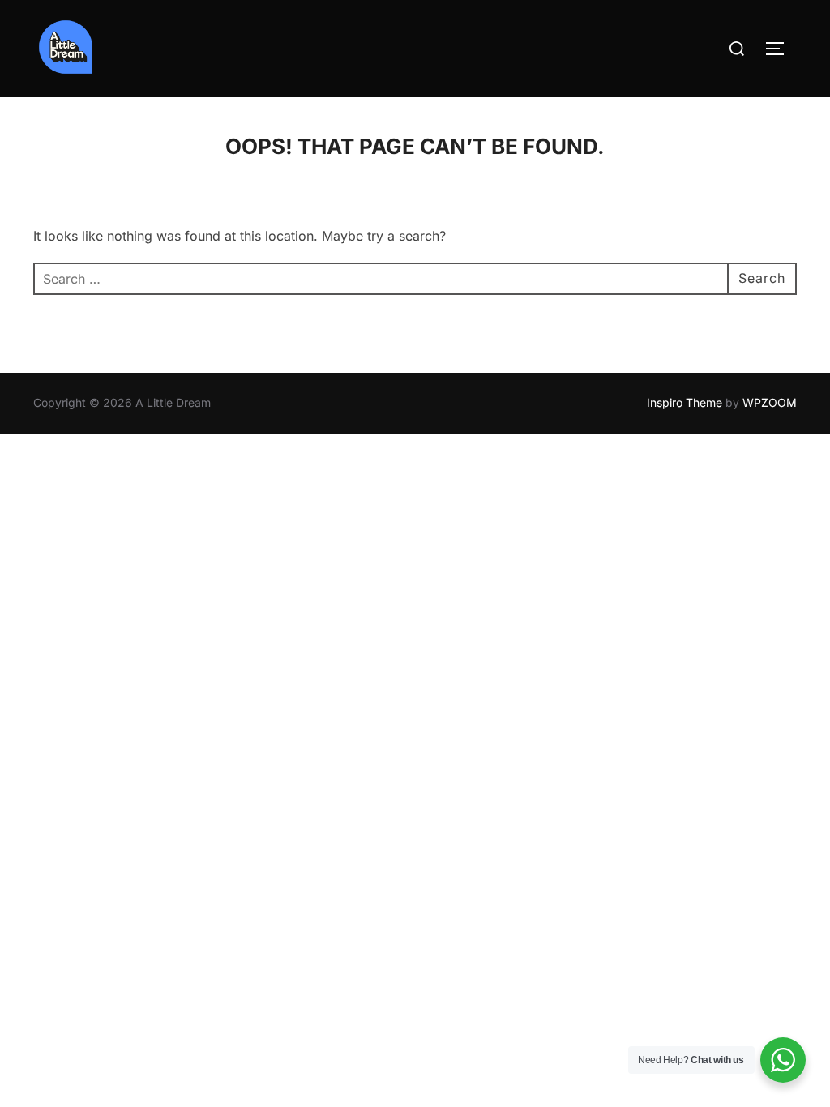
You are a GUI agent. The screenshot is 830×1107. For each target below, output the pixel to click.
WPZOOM (769, 402)
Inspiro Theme (684, 402)
